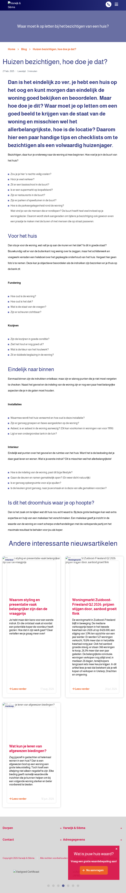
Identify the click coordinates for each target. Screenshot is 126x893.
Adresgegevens (74, 839)
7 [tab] (77, 885)
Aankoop (9, 706)
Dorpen (8, 828)
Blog (24, 49)
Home (11, 49)
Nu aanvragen (95, 870)
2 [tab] (53, 885)
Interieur (9, 560)
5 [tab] (68, 885)
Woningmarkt (74, 560)
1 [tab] (48, 885)
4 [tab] (63, 885)
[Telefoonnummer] (108, 4)
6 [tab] (72, 885)
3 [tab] (58, 885)
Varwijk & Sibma (74, 828)
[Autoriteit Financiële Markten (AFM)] (64, 874)
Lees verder (18, 688)
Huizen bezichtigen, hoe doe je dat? (54, 49)
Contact (8, 839)
